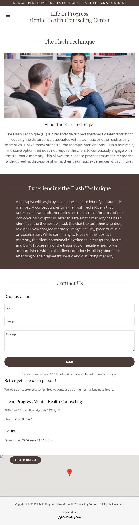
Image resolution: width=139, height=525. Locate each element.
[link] (69, 21)
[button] (14, 16)
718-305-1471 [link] (24, 419)
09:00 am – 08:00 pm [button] (35, 440)
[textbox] (69, 307)
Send (69, 362)
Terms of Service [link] (101, 374)
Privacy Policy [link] (82, 374)
